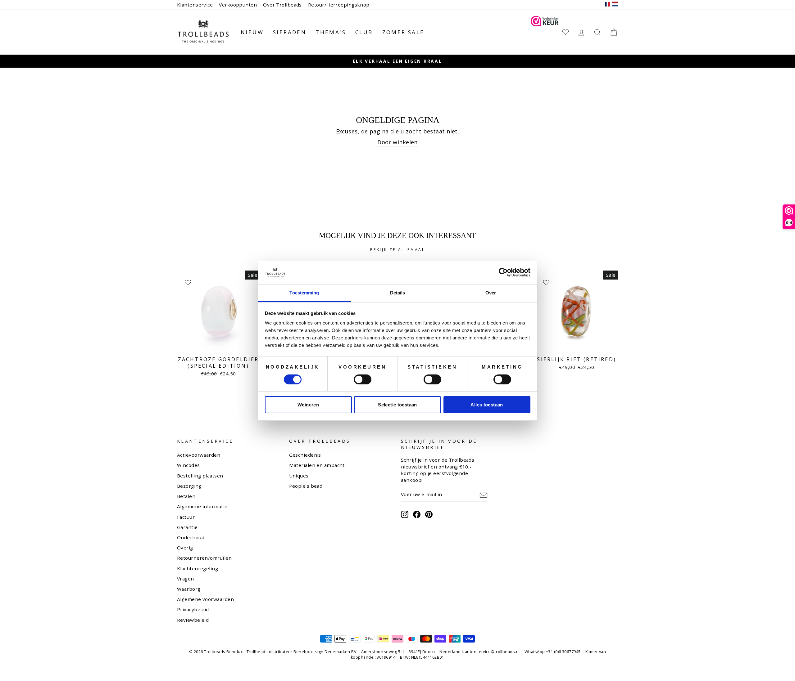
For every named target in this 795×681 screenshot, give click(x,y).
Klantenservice (195, 5)
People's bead (306, 486)
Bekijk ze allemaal (397, 249)
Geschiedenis (305, 455)
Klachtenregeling (197, 568)
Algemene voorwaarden (205, 599)
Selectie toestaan (397, 404)
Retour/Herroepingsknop (339, 5)
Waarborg (189, 589)
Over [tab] (490, 292)
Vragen (185, 579)
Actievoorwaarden (198, 455)
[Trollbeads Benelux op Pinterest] (429, 514)
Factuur (186, 517)
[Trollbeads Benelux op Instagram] (404, 514)
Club (364, 32)
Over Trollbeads (282, 5)
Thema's (331, 32)
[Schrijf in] (483, 495)
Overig (185, 547)
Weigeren (308, 404)
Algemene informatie (202, 506)
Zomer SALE (403, 32)
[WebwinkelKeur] (545, 32)
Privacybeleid (193, 609)
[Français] (607, 5)
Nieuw (252, 32)
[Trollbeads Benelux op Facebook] (416, 514)
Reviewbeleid (193, 620)
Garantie (187, 527)
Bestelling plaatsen (200, 476)
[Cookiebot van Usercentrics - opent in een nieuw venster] (503, 272)
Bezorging (189, 486)
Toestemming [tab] (304, 292)
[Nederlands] (615, 5)
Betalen (186, 496)
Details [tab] (397, 292)
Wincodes (188, 465)
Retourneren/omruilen (204, 558)
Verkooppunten (238, 5)
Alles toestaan (486, 404)
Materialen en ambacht (317, 465)
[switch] (362, 379)
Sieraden (289, 32)
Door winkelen (397, 142)
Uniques (299, 476)
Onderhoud (190, 537)
